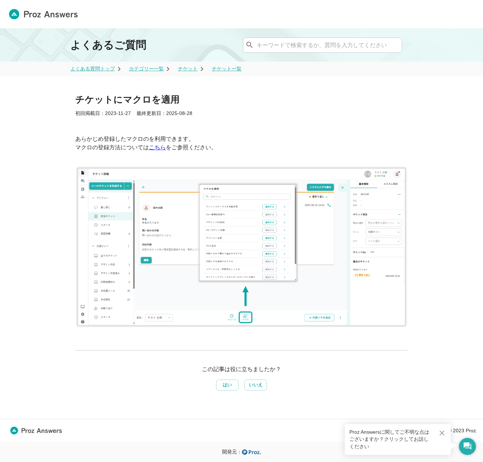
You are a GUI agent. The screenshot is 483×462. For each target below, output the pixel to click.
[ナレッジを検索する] (249, 45)
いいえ (256, 384)
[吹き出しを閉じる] (442, 433)
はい (227, 384)
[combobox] (321, 45)
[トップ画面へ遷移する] (46, 14)
